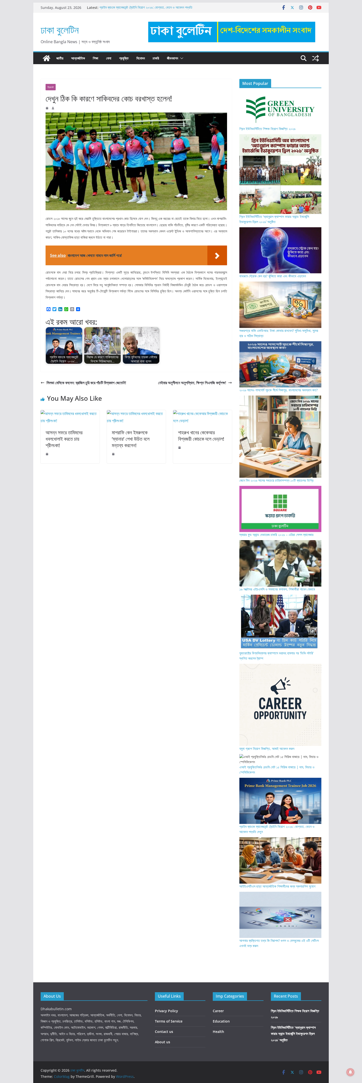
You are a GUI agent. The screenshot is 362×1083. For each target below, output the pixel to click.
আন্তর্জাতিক (78, 58)
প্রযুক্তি (124, 58)
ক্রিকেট (51, 87)
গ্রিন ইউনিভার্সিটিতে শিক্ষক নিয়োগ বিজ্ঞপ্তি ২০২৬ (267, 128)
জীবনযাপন (172, 58)
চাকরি (156, 58)
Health (218, 1031)
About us (162, 1042)
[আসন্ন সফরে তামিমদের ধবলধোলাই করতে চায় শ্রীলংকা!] (70, 413)
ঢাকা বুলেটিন (60, 30)
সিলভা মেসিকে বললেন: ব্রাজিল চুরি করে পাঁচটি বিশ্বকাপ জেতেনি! (86, 382)
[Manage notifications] (350, 1072)
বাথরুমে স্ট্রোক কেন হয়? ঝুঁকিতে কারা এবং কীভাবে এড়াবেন (272, 276)
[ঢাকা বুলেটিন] (46, 58)
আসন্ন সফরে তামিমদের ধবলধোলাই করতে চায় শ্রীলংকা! (64, 439)
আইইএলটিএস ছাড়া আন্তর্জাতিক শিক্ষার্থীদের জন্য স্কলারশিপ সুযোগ (277, 886)
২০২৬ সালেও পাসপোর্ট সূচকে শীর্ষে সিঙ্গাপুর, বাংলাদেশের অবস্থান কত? (278, 390)
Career (218, 1010)
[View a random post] (315, 58)
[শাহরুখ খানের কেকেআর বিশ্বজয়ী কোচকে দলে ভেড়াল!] (202, 413)
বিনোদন (140, 58)
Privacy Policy (166, 1010)
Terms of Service (168, 1021)
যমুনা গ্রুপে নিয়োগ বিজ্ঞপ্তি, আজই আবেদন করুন (266, 748)
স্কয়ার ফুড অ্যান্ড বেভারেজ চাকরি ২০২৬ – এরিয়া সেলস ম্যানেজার (276, 534)
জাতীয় (59, 58)
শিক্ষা (95, 58)
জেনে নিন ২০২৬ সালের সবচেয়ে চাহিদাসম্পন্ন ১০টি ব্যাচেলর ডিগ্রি (276, 480)
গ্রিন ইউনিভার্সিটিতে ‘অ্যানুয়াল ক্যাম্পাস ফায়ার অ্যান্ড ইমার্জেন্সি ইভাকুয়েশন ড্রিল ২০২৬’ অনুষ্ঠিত (293, 1033)
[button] (180, 58)
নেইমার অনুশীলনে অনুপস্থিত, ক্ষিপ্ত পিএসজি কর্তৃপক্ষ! (192, 382)
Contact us (164, 1031)
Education (221, 1021)
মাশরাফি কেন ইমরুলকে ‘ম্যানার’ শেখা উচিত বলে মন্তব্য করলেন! (130, 439)
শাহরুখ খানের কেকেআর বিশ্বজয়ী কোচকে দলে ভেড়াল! (201, 435)
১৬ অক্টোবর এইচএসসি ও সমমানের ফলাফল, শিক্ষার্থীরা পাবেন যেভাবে (277, 589)
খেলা (108, 58)
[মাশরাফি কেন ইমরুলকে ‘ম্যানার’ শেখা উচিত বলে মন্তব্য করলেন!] (136, 413)
